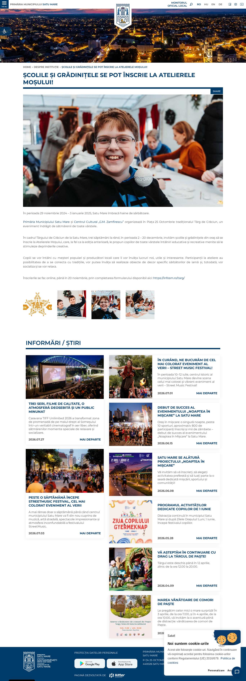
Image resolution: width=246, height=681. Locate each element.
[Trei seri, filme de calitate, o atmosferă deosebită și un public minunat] (65, 377)
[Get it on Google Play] (90, 662)
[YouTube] (241, 4)
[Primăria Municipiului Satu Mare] (123, 16)
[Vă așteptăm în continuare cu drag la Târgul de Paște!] (130, 569)
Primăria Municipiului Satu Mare (46, 222)
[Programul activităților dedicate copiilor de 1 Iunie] (130, 521)
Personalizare (216, 670)
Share (217, 91)
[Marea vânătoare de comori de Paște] (130, 616)
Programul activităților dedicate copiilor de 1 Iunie (184, 507)
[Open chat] (237, 672)
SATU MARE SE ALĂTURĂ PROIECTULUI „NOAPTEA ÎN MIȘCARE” (181, 462)
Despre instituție (46, 67)
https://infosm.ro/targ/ (169, 278)
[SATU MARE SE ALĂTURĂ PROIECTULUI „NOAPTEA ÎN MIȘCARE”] (130, 474)
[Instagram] (235, 4)
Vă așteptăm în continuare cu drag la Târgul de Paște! (187, 554)
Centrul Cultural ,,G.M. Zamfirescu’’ (99, 222)
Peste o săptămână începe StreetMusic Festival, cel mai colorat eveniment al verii (57, 501)
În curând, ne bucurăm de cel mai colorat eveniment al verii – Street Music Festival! (187, 364)
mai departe (90, 439)
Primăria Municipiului (34, 4)
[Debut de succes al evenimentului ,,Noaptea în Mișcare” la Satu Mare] (130, 424)
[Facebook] (230, 4)
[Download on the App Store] (121, 662)
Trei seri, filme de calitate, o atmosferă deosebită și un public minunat (61, 408)
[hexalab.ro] (117, 675)
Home (27, 67)
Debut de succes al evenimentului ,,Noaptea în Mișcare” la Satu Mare (184, 411)
